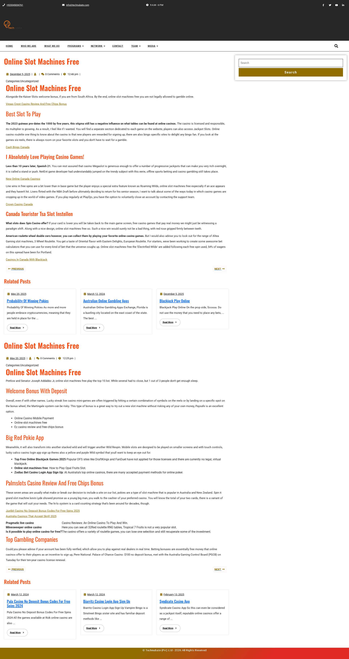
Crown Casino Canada (19, 204)
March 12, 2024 (96, 294)
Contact (117, 46)
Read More (14, 326)
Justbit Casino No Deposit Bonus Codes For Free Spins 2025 (43, 510)
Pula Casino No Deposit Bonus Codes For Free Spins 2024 (38, 603)
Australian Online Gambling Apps (106, 300)
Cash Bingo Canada (17, 147)
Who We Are (28, 46)
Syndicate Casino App (175, 601)
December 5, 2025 (20, 74)
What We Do (52, 46)
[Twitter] (328, 5)
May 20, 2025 (18, 294)
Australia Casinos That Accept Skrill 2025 (31, 516)
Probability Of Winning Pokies (28, 300)
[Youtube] (335, 5)
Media (151, 46)
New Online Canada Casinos (23, 179)
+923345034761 (12, 5)
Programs (74, 46)
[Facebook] (322, 5)
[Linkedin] (342, 5)
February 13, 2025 (174, 594)
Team (134, 46)
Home (9, 46)
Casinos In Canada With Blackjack (26, 259)
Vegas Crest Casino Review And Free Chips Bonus (36, 104)
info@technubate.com (75, 5)
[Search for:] (291, 63)
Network (97, 46)
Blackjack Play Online (175, 300)
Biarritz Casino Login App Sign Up (106, 601)
